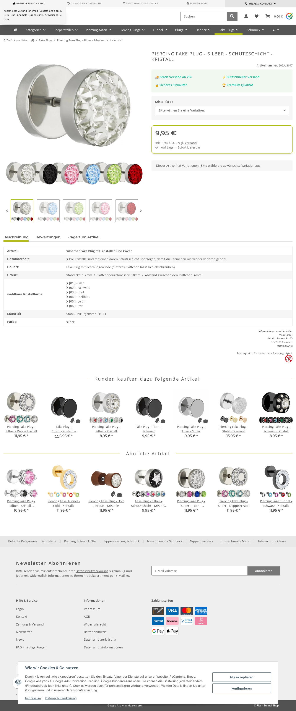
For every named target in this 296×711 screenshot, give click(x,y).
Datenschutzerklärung (61, 698)
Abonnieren (263, 571)
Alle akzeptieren (242, 677)
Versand (191, 143)
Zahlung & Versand (30, 624)
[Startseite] (32, 40)
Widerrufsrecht (95, 624)
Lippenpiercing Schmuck (122, 541)
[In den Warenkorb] (6, 48)
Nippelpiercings (201, 541)
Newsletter (24, 632)
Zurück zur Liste (17, 40)
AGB (87, 616)
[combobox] (222, 110)
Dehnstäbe (48, 541)
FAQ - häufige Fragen (31, 647)
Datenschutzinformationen (103, 647)
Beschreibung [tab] (16, 237)
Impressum (33, 698)
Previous (7, 211)
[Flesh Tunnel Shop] (15, 30)
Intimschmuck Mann (235, 541)
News (20, 639)
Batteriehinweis (95, 632)
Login (20, 609)
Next (141, 211)
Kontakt (21, 616)
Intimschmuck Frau (272, 541)
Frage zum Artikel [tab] (83, 237)
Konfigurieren (241, 688)
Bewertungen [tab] (48, 237)
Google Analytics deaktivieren (125, 705)
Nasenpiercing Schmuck (164, 541)
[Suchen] (232, 16)
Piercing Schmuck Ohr (80, 541)
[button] (246, 16)
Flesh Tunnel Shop (268, 705)
